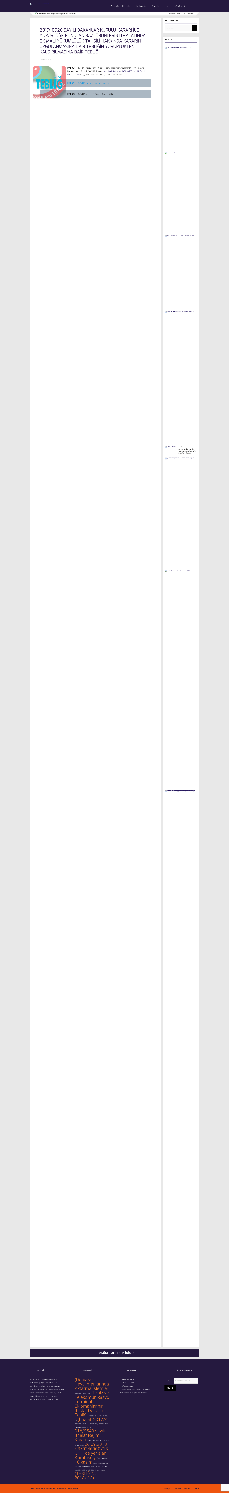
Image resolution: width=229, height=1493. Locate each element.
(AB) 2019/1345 (102, 1458)
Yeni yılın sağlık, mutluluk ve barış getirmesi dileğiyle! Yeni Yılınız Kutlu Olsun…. (187, 451)
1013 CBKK (91, 1416)
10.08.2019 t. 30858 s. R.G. (94, 1441)
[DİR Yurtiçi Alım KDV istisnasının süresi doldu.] (180, 152)
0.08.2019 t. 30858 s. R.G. (100, 1463)
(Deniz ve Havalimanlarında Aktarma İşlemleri (92, 1384)
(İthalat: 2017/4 (92, 1419)
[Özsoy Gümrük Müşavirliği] (39, 3)
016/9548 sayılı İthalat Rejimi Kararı (90, 1435)
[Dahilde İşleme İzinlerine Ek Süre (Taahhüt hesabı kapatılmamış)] (180, 457)
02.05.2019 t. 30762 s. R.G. (83, 1394)
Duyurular (155, 6)
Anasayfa (115, 6)
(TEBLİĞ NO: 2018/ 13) (86, 1475)
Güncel (180, 447)
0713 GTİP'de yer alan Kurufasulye (91, 1453)
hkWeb (75, 1489)
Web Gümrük (180, 6)
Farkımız (187, 1489)
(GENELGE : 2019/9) (80, 1424)
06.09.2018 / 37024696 (91, 1446)
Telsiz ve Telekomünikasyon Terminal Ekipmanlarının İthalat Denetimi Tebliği (93, 1404)
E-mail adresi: (169, 1381)
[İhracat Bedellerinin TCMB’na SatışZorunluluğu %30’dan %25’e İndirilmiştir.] (180, 311)
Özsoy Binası (145, 1389)
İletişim (166, 6)
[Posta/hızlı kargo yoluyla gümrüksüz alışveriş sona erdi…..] (180, 47)
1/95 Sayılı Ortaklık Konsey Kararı (84, 1466)
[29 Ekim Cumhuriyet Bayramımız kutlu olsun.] (180, 235)
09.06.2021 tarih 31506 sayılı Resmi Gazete (92, 1470)
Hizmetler (126, 6)
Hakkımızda (141, 6)
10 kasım (84, 1462)
